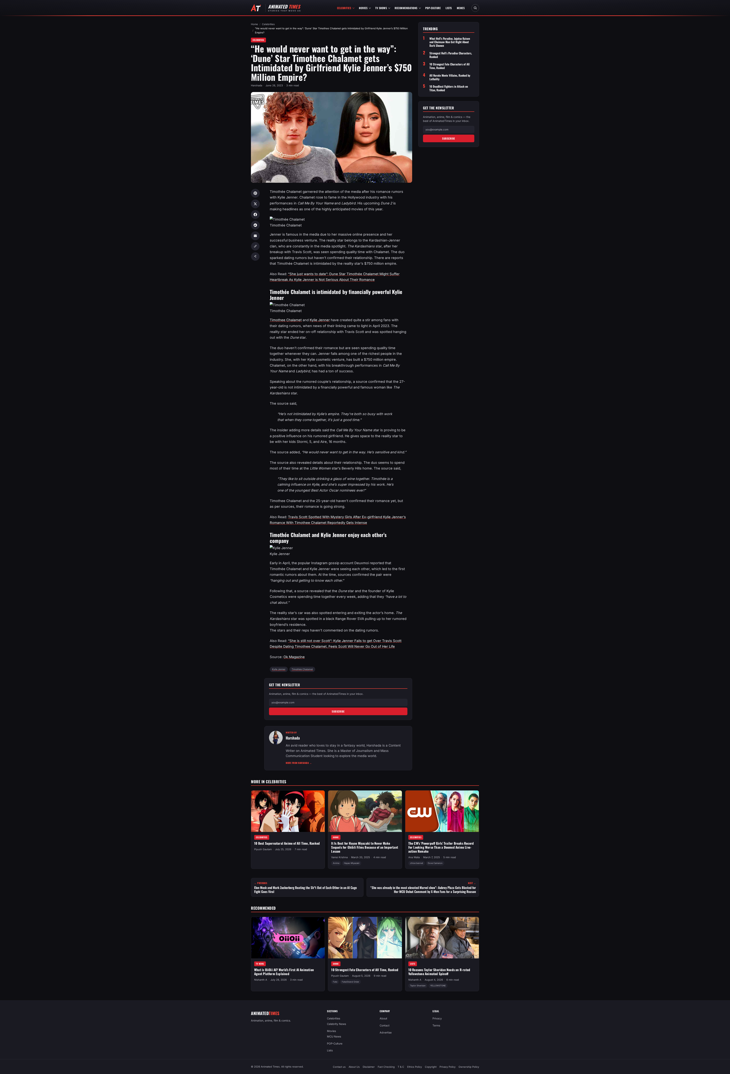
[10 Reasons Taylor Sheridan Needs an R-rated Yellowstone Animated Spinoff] (442, 937)
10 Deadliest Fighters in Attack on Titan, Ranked (448, 88)
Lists (449, 8)
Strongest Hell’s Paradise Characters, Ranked (450, 55)
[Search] (475, 8)
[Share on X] (255, 203)
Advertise (386, 1032)
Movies (363, 8)
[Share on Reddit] (255, 225)
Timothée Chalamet (302, 669)
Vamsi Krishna (339, 857)
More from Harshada (299, 762)
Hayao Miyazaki (351, 863)
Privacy (437, 1018)
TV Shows (381, 8)
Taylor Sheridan (418, 985)
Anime (336, 837)
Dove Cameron (435, 863)
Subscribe (338, 711)
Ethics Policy (414, 1066)
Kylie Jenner (320, 320)
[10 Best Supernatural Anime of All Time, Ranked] (288, 811)
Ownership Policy (469, 1066)
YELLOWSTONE (438, 985)
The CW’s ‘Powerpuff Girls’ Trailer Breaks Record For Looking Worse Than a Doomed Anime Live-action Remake (441, 847)
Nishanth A (260, 979)
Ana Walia (414, 857)
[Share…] (255, 256)
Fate (335, 981)
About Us (354, 1066)
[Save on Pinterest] (255, 193)
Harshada (256, 85)
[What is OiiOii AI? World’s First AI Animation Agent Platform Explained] (288, 937)
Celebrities (344, 8)
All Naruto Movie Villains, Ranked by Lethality (449, 77)
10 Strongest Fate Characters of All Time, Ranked (449, 66)
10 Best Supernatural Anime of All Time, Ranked (287, 843)
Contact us (339, 1066)
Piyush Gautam (263, 849)
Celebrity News (336, 1024)
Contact (385, 1025)
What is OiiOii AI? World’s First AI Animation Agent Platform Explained (284, 971)
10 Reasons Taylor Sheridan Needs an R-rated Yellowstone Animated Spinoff (439, 971)
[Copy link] (255, 246)
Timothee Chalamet (286, 320)
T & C (401, 1066)
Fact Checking (386, 1066)
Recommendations (406, 8)
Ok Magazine (294, 657)
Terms (436, 1025)
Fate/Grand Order (350, 981)
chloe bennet (416, 863)
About (383, 1018)
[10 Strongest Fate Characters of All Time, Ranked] (365, 937)
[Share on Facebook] (255, 214)
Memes (461, 8)
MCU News (334, 1036)
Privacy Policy (447, 1066)
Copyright (430, 1066)
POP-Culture (433, 8)
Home (254, 24)
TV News (260, 963)
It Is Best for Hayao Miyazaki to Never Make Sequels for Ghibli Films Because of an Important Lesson (364, 847)
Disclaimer (369, 1066)
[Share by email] (255, 235)
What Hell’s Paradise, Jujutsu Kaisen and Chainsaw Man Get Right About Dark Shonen (449, 42)
